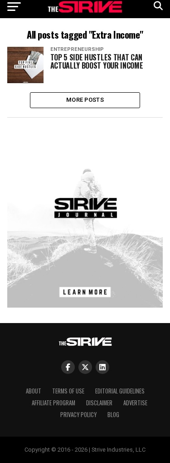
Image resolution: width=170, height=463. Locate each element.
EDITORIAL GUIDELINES (120, 391)
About (33, 391)
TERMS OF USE (68, 391)
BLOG (113, 414)
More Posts (85, 99)
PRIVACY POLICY (78, 414)
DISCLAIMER (99, 402)
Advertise (135, 402)
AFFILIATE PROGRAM (53, 402)
